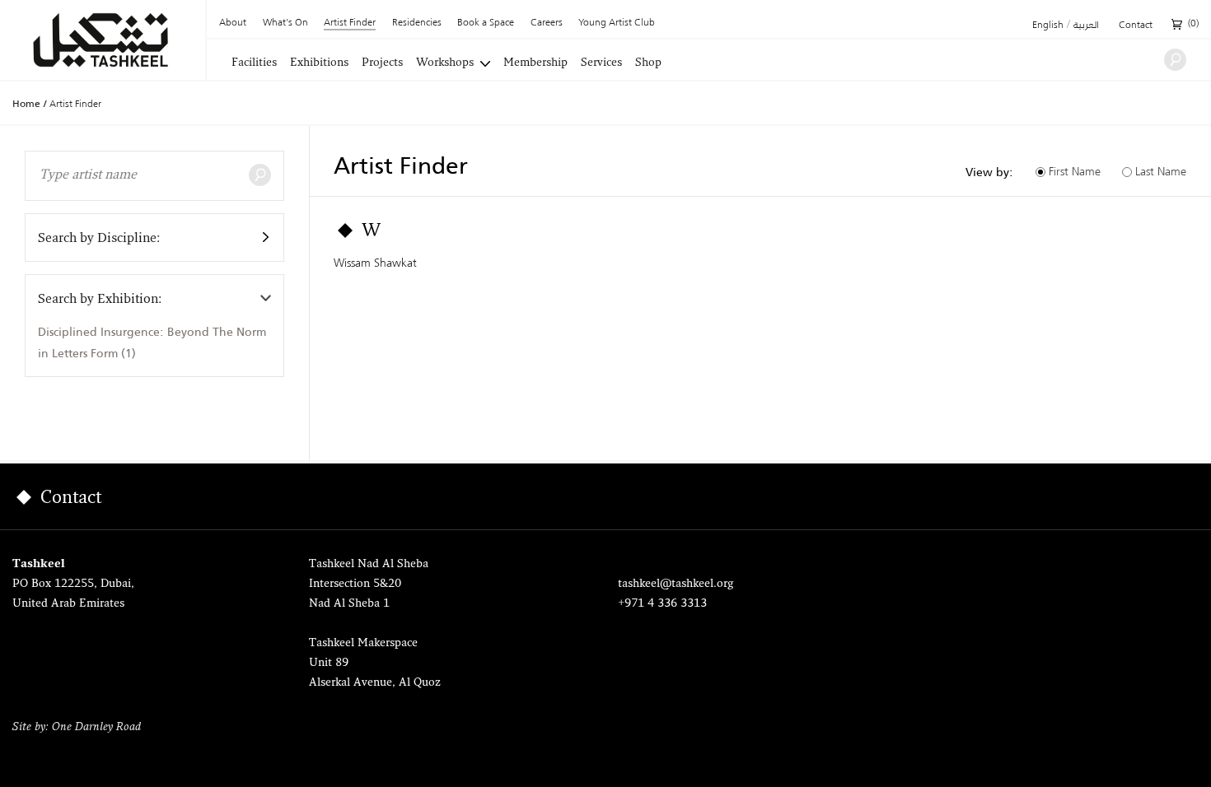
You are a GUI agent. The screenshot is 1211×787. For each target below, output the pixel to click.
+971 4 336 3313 (662, 604)
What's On (285, 23)
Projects (382, 63)
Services (601, 63)
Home (26, 103)
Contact (1136, 25)
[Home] (102, 40)
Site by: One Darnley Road (76, 727)
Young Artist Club (616, 23)
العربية (1086, 25)
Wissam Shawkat (375, 263)
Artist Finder (350, 23)
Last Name (1160, 171)
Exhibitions (319, 63)
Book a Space (485, 23)
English (1048, 25)
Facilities (254, 63)
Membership (535, 63)
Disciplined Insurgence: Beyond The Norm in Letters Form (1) (152, 342)
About (232, 23)
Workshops (445, 63)
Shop (648, 63)
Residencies (417, 23)
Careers (547, 23)
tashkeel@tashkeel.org (675, 584)
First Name (1075, 171)
